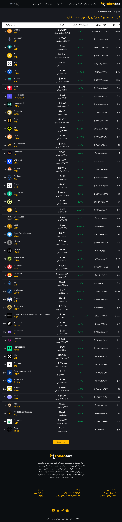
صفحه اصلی (111, 490)
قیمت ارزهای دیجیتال (108, 495)
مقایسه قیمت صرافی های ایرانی (68, 495)
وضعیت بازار (38, 492)
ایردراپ (33, 4)
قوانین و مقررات (110, 492)
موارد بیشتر (61, 442)
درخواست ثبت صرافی (72, 492)
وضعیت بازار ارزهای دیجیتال (48, 4)
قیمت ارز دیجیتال (75, 4)
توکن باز (117, 11)
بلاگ (64, 4)
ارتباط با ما (39, 490)
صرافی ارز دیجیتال (90, 4)
